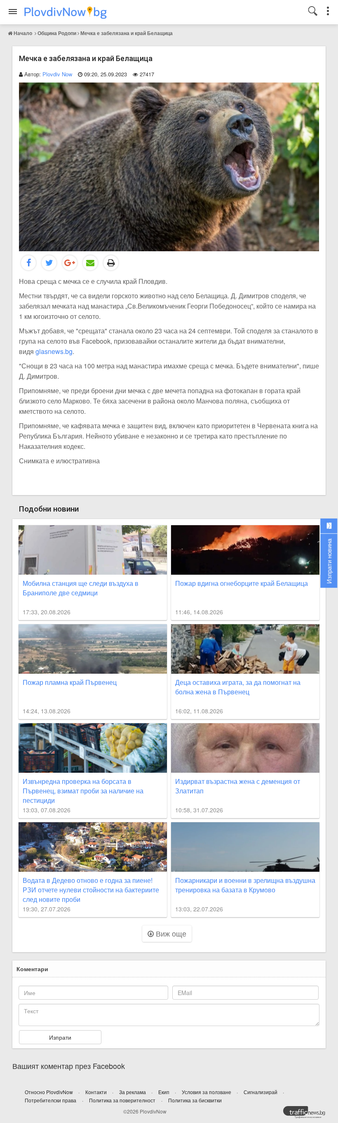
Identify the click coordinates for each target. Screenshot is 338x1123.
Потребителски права (50, 1100)
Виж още (170, 933)
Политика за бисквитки (195, 1100)
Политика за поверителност (122, 1100)
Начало (23, 33)
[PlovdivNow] (307, 1114)
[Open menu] (13, 11)
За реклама (133, 1091)
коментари (32, 969)
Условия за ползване (207, 1091)
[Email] (90, 262)
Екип (164, 1091)
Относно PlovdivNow (49, 1091)
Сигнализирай (261, 1091)
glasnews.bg (54, 351)
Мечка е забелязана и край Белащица (126, 33)
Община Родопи (57, 33)
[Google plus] (69, 262)
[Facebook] (28, 262)
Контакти (96, 1091)
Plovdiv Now (57, 74)
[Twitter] (49, 262)
